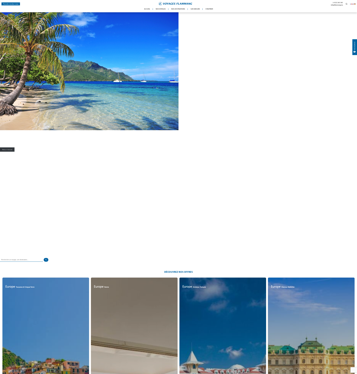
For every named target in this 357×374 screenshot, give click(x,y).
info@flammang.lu (337, 5)
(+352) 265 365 (338, 2)
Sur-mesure (195, 9)
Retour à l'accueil (7, 149)
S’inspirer (209, 9)
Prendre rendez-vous (11, 4)
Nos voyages (161, 9)
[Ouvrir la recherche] (346, 4)
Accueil (147, 9)
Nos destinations (178, 9)
